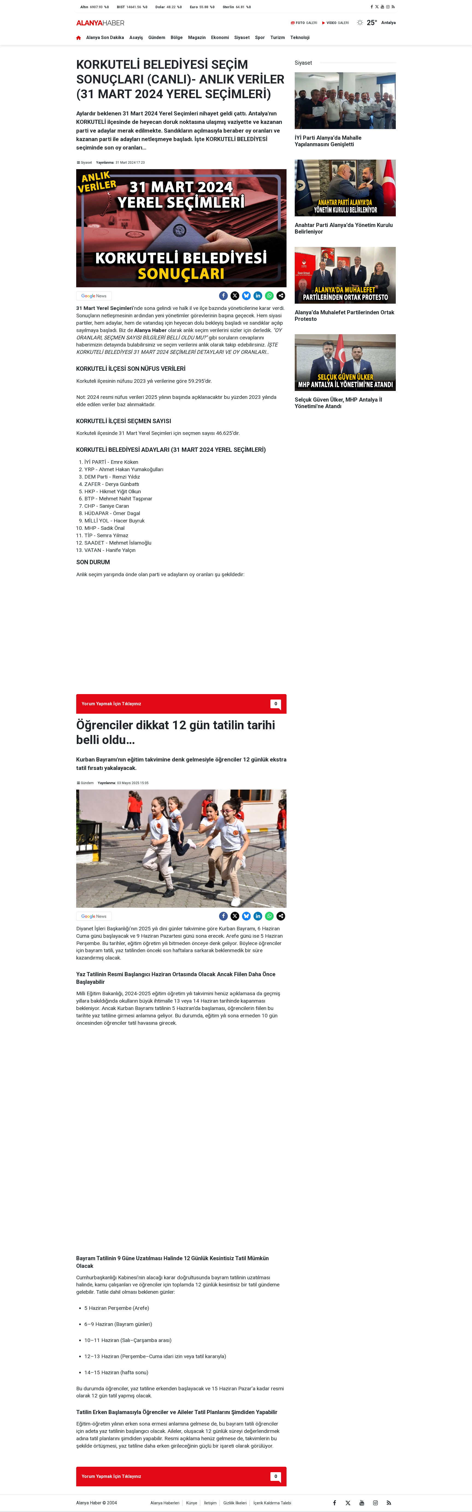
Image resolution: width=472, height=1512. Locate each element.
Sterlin (228, 7)
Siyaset (242, 37)
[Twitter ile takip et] (377, 7)
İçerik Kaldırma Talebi (272, 1503)
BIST (121, 7)
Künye (191, 1503)
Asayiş (136, 37)
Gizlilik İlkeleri (235, 1503)
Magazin (197, 37)
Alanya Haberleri (165, 1503)
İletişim (210, 1503)
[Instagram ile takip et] (388, 7)
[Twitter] (235, 295)
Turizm (277, 37)
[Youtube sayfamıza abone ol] (382, 7)
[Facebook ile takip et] (371, 7)
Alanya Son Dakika (105, 37)
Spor (260, 37)
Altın (84, 7)
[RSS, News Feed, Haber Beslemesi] (393, 7)
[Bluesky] (246, 295)
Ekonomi (220, 37)
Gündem (156, 37)
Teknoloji (299, 37)
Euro (194, 7)
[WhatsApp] (269, 295)
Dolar (160, 7)
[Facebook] (223, 295)
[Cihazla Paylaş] (280, 295)
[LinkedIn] (257, 295)
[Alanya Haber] (100, 23)
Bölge (177, 37)
